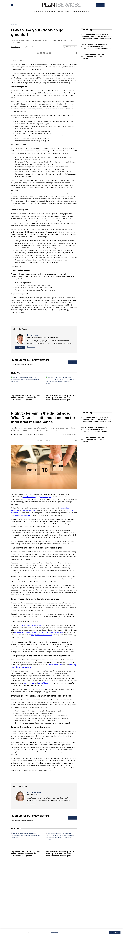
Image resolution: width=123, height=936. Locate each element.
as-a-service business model (32, 625)
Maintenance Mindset (18, 408)
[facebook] (38, 53)
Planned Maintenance (46, 16)
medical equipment (29, 510)
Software (14, 25)
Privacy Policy (54, 932)
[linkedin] (41, 53)
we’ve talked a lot (55, 665)
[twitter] (44, 53)
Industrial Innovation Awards (93, 16)
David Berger (15, 47)
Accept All (114, 932)
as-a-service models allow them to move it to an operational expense (38, 632)
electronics (15, 510)
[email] (50, 53)
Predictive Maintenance (28, 16)
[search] (15, 5)
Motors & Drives (61, 16)
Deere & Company (29, 497)
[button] (12, 5)
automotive (65, 508)
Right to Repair (45, 497)
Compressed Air (75, 16)
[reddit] (47, 53)
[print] (76, 53)
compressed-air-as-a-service (41, 635)
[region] (61, 932)
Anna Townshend (17, 434)
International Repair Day (23, 515)
